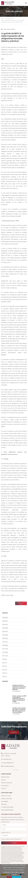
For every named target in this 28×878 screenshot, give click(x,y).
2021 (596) (5, 635)
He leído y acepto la (10, 839)
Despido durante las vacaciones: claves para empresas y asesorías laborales (19, 687)
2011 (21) (4, 669)
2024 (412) (5, 624)
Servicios (3, 780)
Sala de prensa (10, 18)
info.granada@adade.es (7, 762)
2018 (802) (5, 645)
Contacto (3, 788)
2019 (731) (5, 642)
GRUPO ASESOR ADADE (7, 810)
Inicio (2, 18)
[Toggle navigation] (26, 3)
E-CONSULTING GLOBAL (7, 807)
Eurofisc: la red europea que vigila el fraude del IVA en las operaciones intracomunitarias (19, 710)
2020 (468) (5, 638)
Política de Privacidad (15, 839)
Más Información (16, 876)
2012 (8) (4, 666)
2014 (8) (4, 659)
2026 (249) (5, 617)
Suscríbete (14, 843)
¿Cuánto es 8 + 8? (5, 832)
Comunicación (5, 785)
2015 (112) (5, 655)
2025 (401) (5, 621)
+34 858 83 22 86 (7, 759)
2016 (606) (5, 652)
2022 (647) (5, 631)
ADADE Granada (5, 777)
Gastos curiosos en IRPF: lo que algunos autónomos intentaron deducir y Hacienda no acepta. (19, 698)
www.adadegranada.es (8, 766)
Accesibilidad (4, 801)
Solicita (14, 732)
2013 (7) (4, 662)
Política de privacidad (6, 798)
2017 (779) (5, 649)
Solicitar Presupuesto (6, 782)
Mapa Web (4, 804)
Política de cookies (6, 795)
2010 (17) (4, 673)
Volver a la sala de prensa (21, 603)
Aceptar (9, 876)
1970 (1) (4, 676)
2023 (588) (5, 628)
